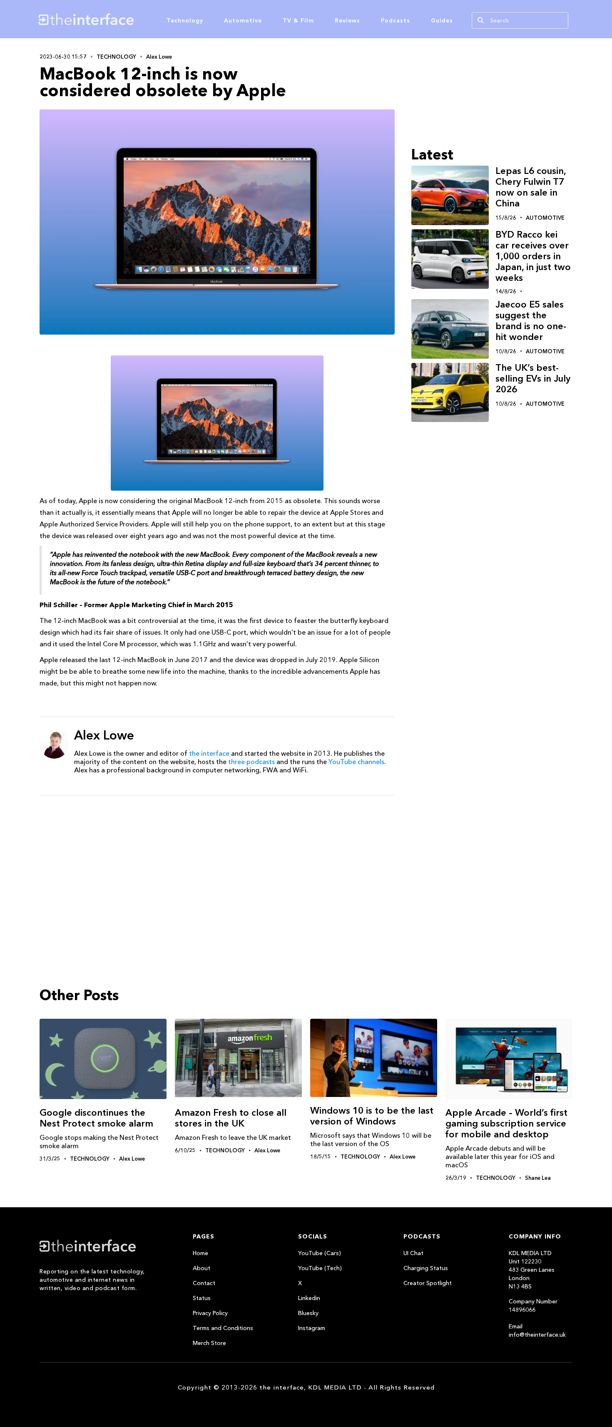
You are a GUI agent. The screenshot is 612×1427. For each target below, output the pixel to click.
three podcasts (251, 761)
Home (200, 1253)
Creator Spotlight (427, 1283)
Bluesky (308, 1313)
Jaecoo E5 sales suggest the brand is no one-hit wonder (530, 320)
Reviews (347, 20)
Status (202, 1298)
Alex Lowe (159, 56)
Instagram (311, 1328)
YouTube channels (356, 761)
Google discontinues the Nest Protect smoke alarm (96, 1118)
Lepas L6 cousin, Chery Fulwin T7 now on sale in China (530, 187)
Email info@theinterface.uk (537, 1330)
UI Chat (413, 1253)
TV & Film (298, 20)
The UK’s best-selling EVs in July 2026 (532, 378)
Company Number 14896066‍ (533, 1305)
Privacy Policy (210, 1313)
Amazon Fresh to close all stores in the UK (230, 1118)
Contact (204, 1283)
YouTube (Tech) (320, 1268)
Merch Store (209, 1343)
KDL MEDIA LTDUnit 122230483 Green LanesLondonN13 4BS (532, 1269)
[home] (126, 19)
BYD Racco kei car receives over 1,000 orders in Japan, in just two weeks (533, 256)
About (201, 1268)
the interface (209, 753)
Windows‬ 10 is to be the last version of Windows (371, 1116)
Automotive (243, 20)
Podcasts (395, 20)
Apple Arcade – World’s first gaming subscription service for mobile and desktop (506, 1123)
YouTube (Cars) (319, 1253)
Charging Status (425, 1268)
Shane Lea (538, 1177)
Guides (442, 20)
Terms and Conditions (223, 1328)
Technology (185, 20)
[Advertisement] (217, 866)
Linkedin (309, 1298)
